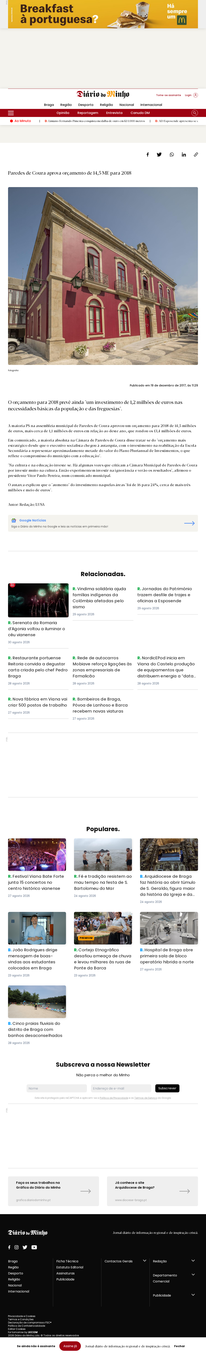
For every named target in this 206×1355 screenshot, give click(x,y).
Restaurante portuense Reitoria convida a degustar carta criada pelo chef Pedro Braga (35, 662)
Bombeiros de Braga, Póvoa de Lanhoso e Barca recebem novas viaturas (99, 703)
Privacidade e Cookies (21, 1316)
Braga (13, 1261)
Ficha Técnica (67, 1261)
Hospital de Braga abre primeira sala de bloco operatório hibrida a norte (168, 919)
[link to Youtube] (34, 1247)
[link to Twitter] (25, 1247)
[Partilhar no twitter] (159, 155)
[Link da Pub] (103, 14)
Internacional (151, 104)
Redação (160, 1261)
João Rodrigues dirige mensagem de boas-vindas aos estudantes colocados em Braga (36, 919)
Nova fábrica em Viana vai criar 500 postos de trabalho (37, 701)
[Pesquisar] (195, 113)
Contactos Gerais (119, 1261)
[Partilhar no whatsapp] (172, 155)
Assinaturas (65, 1273)
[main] (103, 678)
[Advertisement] (103, 58)
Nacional (126, 104)
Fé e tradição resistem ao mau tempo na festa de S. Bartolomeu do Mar (101, 845)
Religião (106, 104)
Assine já (70, 1346)
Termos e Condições (21, 1319)
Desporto (86, 104)
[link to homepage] (103, 95)
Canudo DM (140, 113)
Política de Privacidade (114, 1098)
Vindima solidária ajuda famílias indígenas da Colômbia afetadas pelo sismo (100, 593)
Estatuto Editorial (69, 1267)
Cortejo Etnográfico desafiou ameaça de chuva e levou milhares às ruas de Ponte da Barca (102, 919)
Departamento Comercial (165, 1278)
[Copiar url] (196, 155)
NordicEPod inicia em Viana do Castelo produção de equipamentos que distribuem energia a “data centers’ (167, 664)
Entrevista (114, 113)
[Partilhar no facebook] (148, 155)
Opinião (63, 113)
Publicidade (65, 1279)
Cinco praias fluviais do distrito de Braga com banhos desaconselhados (36, 992)
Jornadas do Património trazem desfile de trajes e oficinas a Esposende (163, 593)
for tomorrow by (23, 1332)
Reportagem (87, 113)
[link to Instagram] (16, 1247)
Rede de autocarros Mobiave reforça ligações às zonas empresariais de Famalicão (103, 662)
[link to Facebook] (9, 1247)
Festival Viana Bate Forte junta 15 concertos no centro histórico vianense (35, 845)
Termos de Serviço (145, 1098)
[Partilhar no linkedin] (184, 155)
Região (66, 104)
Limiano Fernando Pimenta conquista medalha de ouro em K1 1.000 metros (57, 121)
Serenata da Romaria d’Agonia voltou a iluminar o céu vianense (34, 588)
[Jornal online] (29, 97)
